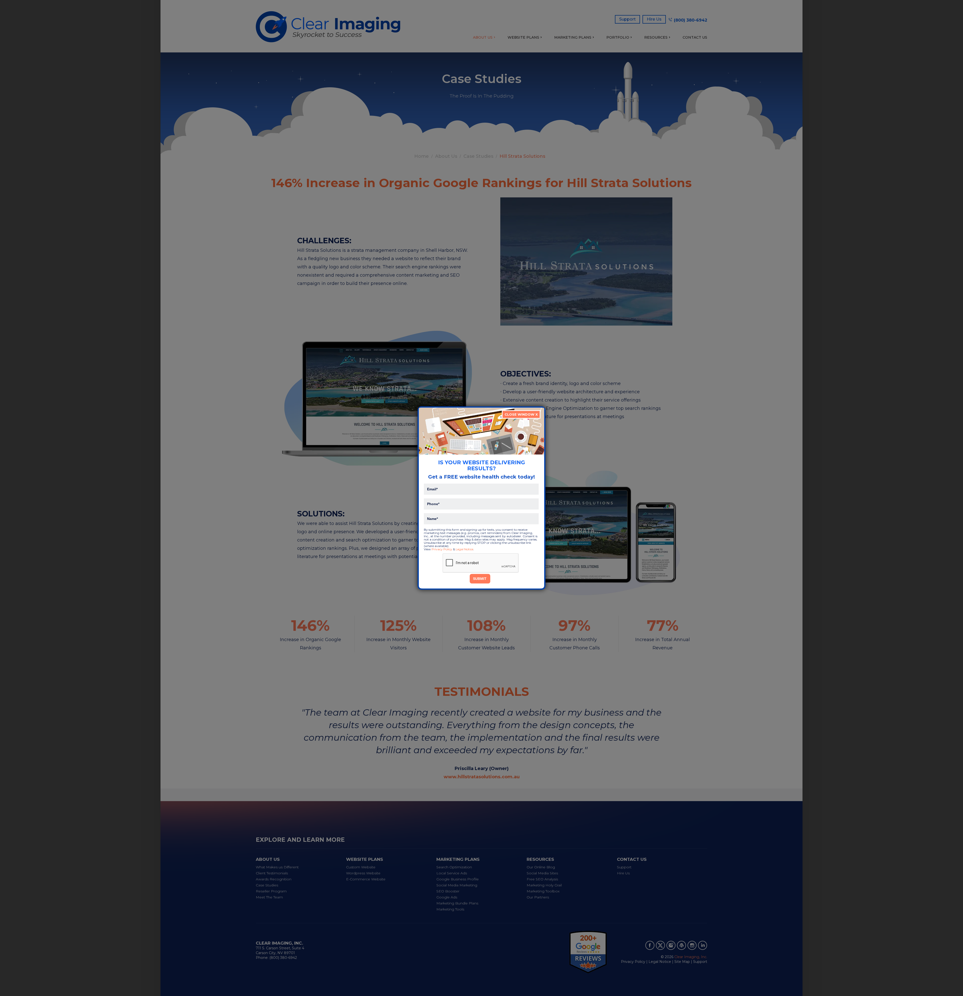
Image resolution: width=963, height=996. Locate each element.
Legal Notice (464, 549)
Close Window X (521, 414)
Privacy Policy (442, 549)
